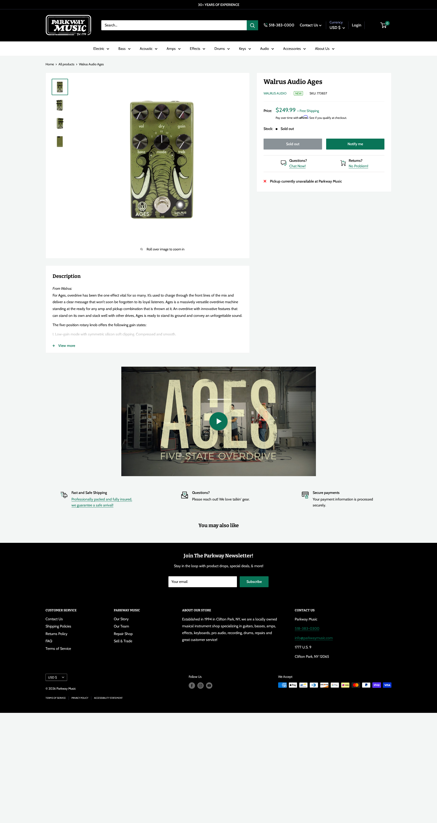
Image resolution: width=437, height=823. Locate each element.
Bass (122, 48)
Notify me (355, 144)
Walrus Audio (275, 93)
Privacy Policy (79, 697)
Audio (264, 48)
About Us (322, 48)
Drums (219, 48)
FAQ (49, 641)
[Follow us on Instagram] (200, 685)
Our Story (121, 619)
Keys (242, 48)
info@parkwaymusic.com (314, 638)
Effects (195, 48)
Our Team (121, 626)
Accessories (292, 48)
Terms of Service (58, 648)
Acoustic (146, 48)
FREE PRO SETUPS (217, 5)
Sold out (292, 144)
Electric (98, 48)
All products (66, 64)
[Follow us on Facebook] (192, 685)
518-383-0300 (281, 25)
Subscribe (254, 581)
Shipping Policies (58, 626)
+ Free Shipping (308, 111)
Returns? (355, 160)
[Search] (252, 25)
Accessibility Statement (108, 697)
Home (50, 64)
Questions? (298, 160)
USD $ (52, 677)
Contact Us (309, 25)
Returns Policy (56, 634)
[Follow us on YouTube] (209, 685)
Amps (171, 48)
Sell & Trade (123, 641)
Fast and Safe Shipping (89, 492)
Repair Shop (123, 634)
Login (356, 25)
